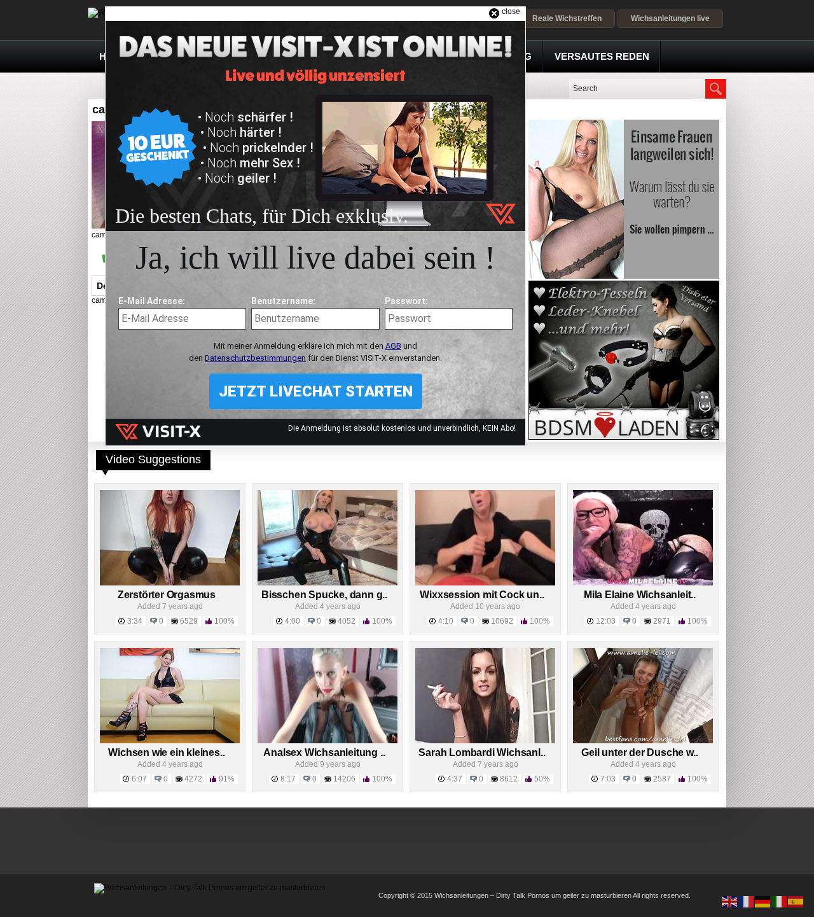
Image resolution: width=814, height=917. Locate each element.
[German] (763, 901)
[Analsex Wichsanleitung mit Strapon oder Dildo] (327, 740)
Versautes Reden (602, 56)
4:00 (292, 621)
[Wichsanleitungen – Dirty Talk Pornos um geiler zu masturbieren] (210, 887)
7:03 (608, 778)
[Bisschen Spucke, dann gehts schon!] (327, 582)
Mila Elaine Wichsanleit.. (640, 594)
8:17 (288, 778)
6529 (189, 621)
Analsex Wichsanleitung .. (324, 752)
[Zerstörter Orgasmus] (170, 582)
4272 (193, 778)
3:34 (134, 621)
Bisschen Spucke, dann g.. (324, 594)
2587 (662, 778)
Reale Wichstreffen (567, 18)
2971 (662, 621)
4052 (346, 621)
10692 (502, 621)
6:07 (139, 778)
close (511, 11)
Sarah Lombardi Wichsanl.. (481, 752)
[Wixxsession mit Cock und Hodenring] (485, 582)
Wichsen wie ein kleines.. (166, 752)
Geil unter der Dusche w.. (639, 752)
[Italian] (779, 901)
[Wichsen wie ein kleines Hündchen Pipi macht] (170, 740)
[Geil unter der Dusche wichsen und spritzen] (643, 740)
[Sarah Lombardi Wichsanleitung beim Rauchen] (485, 740)
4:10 (445, 621)
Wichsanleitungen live (670, 18)
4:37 (454, 778)
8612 (509, 778)
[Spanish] (796, 901)
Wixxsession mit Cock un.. (482, 594)
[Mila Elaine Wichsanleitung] (643, 582)
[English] (730, 901)
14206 (344, 778)
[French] (746, 901)
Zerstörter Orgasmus (167, 594)
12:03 (606, 621)
